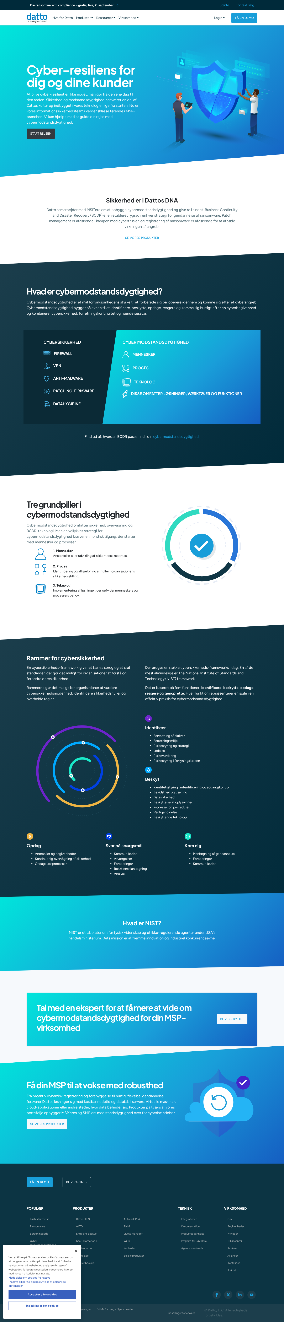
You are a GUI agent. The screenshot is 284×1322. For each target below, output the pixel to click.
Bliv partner (76, 1182)
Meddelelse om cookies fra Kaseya (29, 1277)
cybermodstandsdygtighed (176, 436)
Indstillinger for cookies (181, 1313)
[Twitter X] (228, 1295)
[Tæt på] (76, 1251)
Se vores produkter (47, 1124)
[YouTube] (251, 1295)
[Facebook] (216, 1295)
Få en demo (244, 18)
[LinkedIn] (240, 1295)
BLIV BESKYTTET (232, 1019)
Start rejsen (41, 133)
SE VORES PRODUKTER (142, 238)
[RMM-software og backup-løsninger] (37, 18)
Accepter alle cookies (42, 1294)
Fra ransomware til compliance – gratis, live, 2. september (72, 5)
